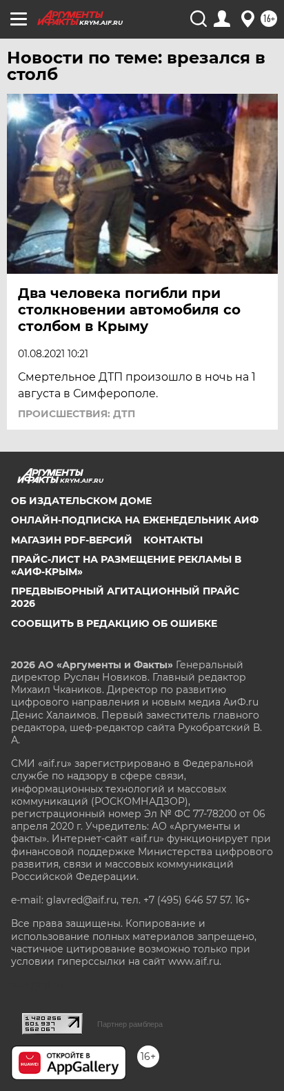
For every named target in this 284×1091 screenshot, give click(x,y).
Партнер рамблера (130, 1024)
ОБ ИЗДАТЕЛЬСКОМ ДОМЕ (81, 500)
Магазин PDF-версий (71, 540)
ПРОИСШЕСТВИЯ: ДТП (76, 414)
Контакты (173, 540)
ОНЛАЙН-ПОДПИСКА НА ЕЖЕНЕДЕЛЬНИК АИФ (134, 520)
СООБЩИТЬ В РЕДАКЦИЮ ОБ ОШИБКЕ (114, 623)
